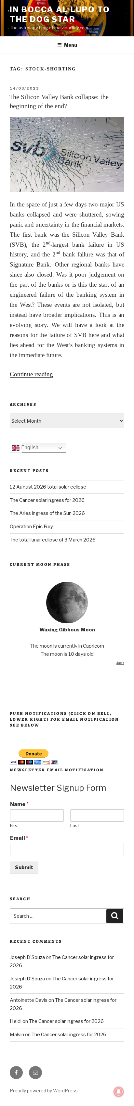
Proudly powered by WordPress (44, 1090)
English (29, 448)
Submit (24, 867)
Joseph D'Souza (27, 957)
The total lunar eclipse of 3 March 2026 (53, 540)
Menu (70, 45)
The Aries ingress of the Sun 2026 (47, 513)
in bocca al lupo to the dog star (60, 14)
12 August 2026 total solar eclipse (48, 487)
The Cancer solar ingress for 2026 (47, 500)
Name (19, 804)
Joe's (120, 663)
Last (74, 825)
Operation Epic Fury (31, 526)
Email (19, 838)
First (14, 825)
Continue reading (31, 374)
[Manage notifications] (119, 1092)
